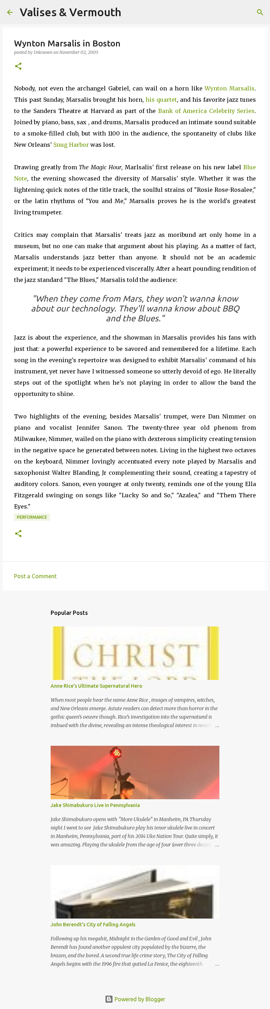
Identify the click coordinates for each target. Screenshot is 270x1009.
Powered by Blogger (139, 999)
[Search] (131, 12)
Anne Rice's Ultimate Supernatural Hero (96, 686)
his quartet (161, 99)
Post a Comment (35, 576)
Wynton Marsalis (230, 88)
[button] (18, 66)
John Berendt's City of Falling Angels (93, 924)
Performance (32, 517)
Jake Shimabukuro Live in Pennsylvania (95, 805)
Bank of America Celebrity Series (206, 110)
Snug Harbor (71, 144)
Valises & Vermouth (70, 12)
